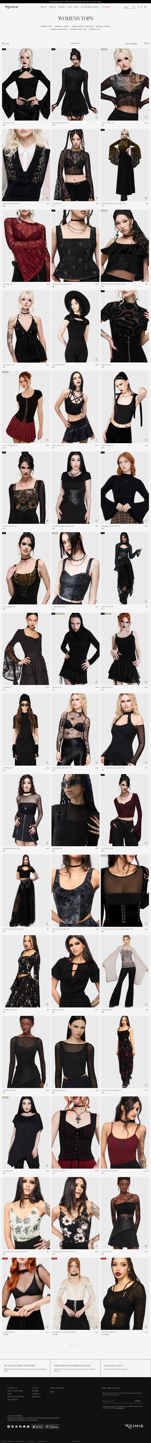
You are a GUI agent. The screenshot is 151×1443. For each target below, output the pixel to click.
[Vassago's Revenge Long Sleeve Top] (125, 165)
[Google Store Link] (52, 1426)
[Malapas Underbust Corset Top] (75, 488)
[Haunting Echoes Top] (125, 1294)
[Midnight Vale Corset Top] (75, 891)
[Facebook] (20, 1426)
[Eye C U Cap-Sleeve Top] (26, 407)
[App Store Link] (38, 1426)
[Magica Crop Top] (75, 407)
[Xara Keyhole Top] (75, 326)
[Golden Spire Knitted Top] (26, 165)
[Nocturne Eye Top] (26, 326)
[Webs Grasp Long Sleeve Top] (75, 729)
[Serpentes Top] (125, 326)
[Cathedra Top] (75, 165)
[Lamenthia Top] (125, 1213)
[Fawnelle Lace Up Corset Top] (125, 1052)
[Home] (11, 7)
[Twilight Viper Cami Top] (125, 1132)
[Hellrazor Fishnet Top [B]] (26, 810)
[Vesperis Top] (26, 649)
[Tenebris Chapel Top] (26, 971)
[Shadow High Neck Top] (75, 84)
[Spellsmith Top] (75, 810)
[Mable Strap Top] (125, 649)
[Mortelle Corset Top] (26, 488)
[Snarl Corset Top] (26, 568)
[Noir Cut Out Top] (26, 84)
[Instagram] (8, 1426)
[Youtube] (24, 1426)
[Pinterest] (16, 1426)
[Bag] (145, 7)
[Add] (47, 117)
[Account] (142, 7)
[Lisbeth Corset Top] (75, 1052)
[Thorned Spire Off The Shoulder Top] (125, 246)
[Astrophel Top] (26, 729)
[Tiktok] (12, 1426)
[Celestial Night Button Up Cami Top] (26, 1213)
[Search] (134, 7)
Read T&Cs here (120, 1407)
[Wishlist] (139, 7)
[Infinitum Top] (75, 649)
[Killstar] (134, 1426)
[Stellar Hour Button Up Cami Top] (75, 1213)
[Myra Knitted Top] (125, 810)
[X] (28, 1426)
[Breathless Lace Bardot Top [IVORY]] (75, 1294)
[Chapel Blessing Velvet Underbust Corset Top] (125, 891)
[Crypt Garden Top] (125, 84)
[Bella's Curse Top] (125, 568)
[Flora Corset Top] (125, 407)
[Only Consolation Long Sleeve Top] (125, 729)
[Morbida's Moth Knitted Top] (125, 488)
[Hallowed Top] (26, 1132)
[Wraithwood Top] (26, 1294)
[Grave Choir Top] (125, 971)
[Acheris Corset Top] (26, 1052)
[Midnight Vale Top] (75, 971)
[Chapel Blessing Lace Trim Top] (26, 891)
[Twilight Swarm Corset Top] (75, 246)
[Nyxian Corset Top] (75, 568)
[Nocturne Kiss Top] (75, 1132)
